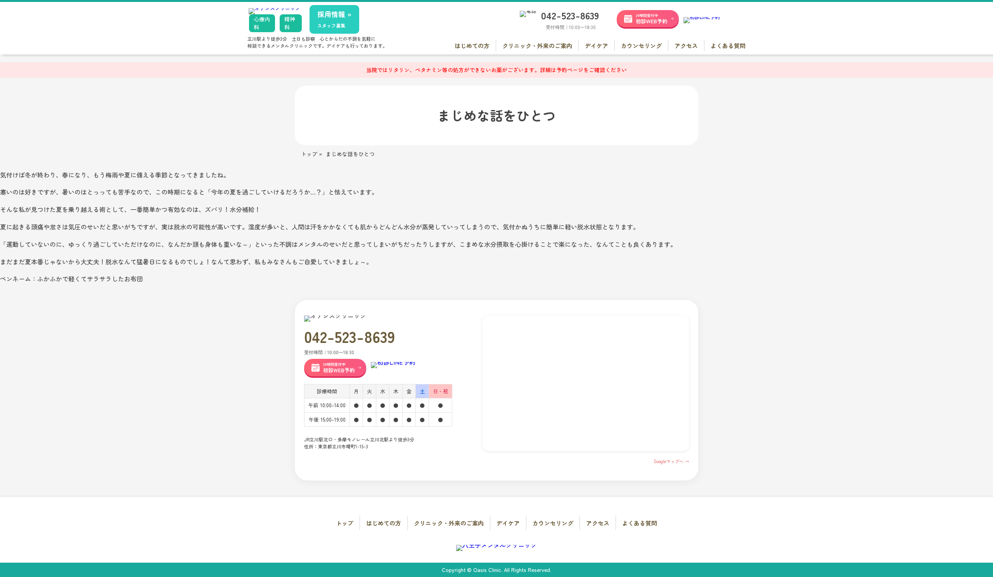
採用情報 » (334, 19)
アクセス (686, 45)
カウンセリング (641, 45)
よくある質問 (728, 45)
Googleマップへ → (671, 461)
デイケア (596, 45)
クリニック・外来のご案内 (537, 45)
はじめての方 (472, 45)
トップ (344, 523)
